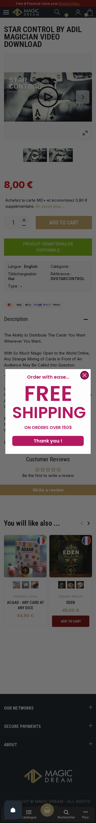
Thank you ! (48, 440)
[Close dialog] (85, 375)
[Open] (13, 810)
